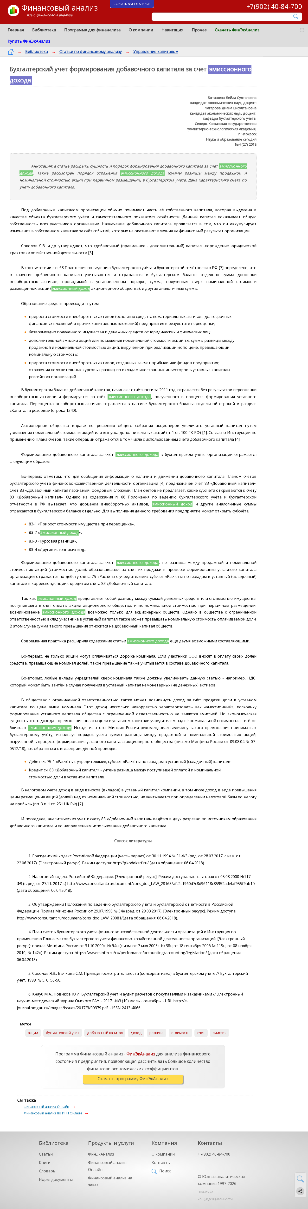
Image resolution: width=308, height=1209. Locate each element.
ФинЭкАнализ (101, 1154)
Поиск (165, 1171)
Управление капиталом (155, 51)
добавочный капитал (105, 1032)
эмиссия (219, 1032)
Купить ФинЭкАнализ (29, 41)
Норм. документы (56, 1179)
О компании (141, 29)
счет (201, 1032)
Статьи (46, 1154)
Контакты (161, 1162)
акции (33, 1032)
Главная (16, 29)
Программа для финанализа (92, 29)
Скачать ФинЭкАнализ (237, 29)
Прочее (199, 29)
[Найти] (296, 16)
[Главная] (11, 52)
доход (136, 1032)
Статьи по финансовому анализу (90, 51)
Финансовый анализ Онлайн (46, 1106)
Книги (44, 1162)
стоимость (180, 1032)
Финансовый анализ (59, 7)
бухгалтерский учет (62, 1032)
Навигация (172, 29)
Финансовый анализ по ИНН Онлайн (53, 1113)
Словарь (47, 1171)
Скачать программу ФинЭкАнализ (133, 1078)
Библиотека (44, 29)
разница (156, 1032)
